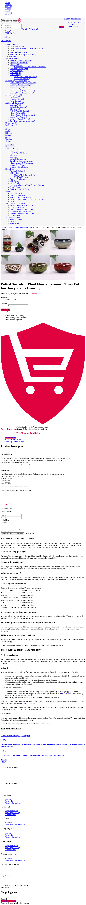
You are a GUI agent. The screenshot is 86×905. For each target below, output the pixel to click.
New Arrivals (10, 147)
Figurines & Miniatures (18, 179)
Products (8, 5)
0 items (61, 27)
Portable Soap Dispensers (19, 195)
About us (8, 799)
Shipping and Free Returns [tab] (14, 442)
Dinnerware (14, 155)
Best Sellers (9, 145)
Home (7, 3)
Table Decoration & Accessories (21, 161)
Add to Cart (5, 310)
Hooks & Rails (15, 215)
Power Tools (14, 223)
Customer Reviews (13, 440)
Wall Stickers (14, 173)
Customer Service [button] (9, 854)
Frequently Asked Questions (15, 824)
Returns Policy (10, 815)
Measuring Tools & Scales (19, 167)
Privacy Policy (10, 801)
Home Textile (14, 183)
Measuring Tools (16, 219)
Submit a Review (7, 533)
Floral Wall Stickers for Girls (24, 175)
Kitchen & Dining (11, 149)
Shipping (8, 7)
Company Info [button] (7, 829)
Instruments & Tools (12, 217)
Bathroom (8, 191)
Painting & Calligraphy (18, 171)
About (7, 11)
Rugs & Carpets (15, 187)
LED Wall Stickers (21, 177)
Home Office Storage (17, 207)
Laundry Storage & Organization (21, 209)
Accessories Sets (16, 193)
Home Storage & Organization (16, 203)
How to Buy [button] (6, 841)
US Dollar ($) (73, 26)
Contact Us (27, 703)
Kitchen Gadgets (16, 151)
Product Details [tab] (10, 438)
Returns (8, 9)
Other (12, 201)
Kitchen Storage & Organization (21, 163)
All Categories (6, 41)
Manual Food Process (17, 165)
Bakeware (13, 157)
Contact (8, 15)
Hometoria (66, 694)
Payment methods (11, 811)
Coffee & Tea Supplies (18, 159)
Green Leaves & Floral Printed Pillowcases (29, 185)
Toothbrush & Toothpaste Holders (22, 197)
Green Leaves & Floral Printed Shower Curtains (27, 199)
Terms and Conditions (13, 803)
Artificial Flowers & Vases (19, 189)
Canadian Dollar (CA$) (76, 22)
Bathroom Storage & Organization (22, 213)
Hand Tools (14, 221)
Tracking (8, 13)
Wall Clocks (14, 181)
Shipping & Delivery (12, 813)
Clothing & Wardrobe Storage (20, 211)
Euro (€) (71, 24)
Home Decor (10, 169)
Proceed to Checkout (8, 901)
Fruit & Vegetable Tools (18, 153)
